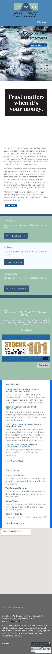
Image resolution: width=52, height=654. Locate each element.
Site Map (6, 643)
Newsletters (12, 384)
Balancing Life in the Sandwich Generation (21, 408)
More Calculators (14, 523)
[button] (41, 22)
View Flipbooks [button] (14, 236)
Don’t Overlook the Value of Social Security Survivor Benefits (22, 390)
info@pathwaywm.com (37, 75)
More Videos (26, 330)
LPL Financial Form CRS (12, 607)
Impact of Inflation (14, 475)
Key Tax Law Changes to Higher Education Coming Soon (21, 445)
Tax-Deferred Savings (16, 488)
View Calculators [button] (15, 289)
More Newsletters (15, 461)
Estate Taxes (11, 501)
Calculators (12, 470)
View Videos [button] (12, 262)
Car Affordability (13, 514)
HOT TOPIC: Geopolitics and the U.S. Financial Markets (23, 425)
